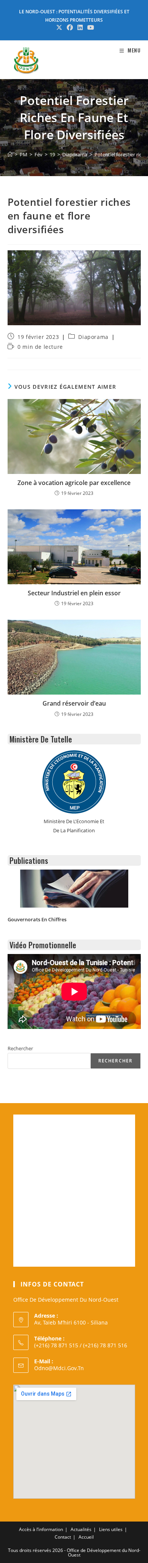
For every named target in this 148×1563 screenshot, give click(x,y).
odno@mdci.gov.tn (59, 1368)
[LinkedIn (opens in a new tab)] (80, 27)
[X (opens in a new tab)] (59, 27)
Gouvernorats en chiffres (37, 919)
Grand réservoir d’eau (74, 703)
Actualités (81, 1529)
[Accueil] (10, 154)
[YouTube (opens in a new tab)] (89, 27)
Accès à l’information (41, 1529)
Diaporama (93, 336)
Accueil (86, 1537)
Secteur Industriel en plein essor (74, 593)
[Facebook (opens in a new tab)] (70, 27)
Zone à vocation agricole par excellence (74, 483)
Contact (63, 1537)
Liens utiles (111, 1529)
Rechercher (20, 1048)
